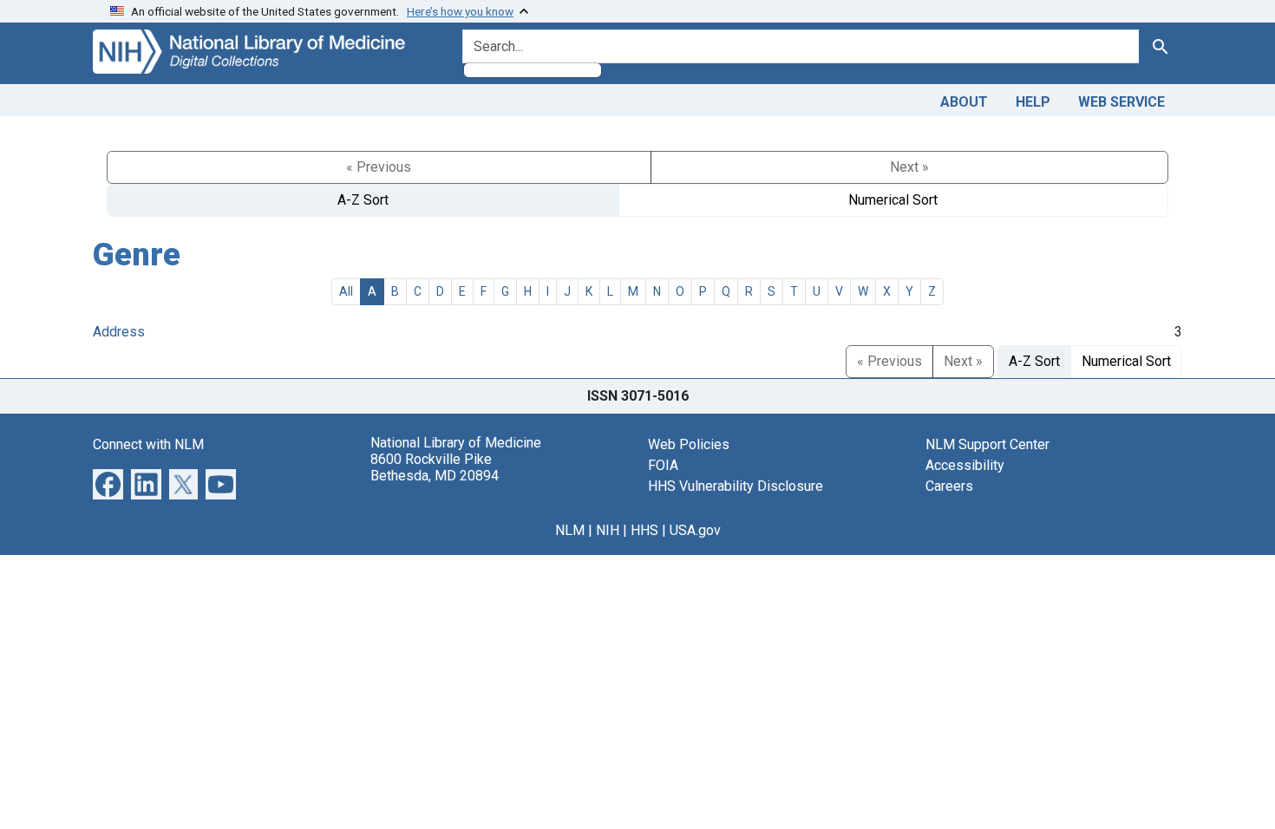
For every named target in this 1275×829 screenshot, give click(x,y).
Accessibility (964, 465)
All (346, 291)
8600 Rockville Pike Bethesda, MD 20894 (434, 467)
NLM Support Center (987, 444)
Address (119, 331)
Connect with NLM (148, 444)
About (964, 102)
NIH (607, 530)
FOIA (663, 465)
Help (1033, 102)
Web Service (1121, 102)
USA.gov (695, 530)
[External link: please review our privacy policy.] (108, 482)
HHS (644, 530)
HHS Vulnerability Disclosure (735, 486)
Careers (949, 486)
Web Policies (688, 444)
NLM (570, 530)
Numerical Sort (893, 200)
